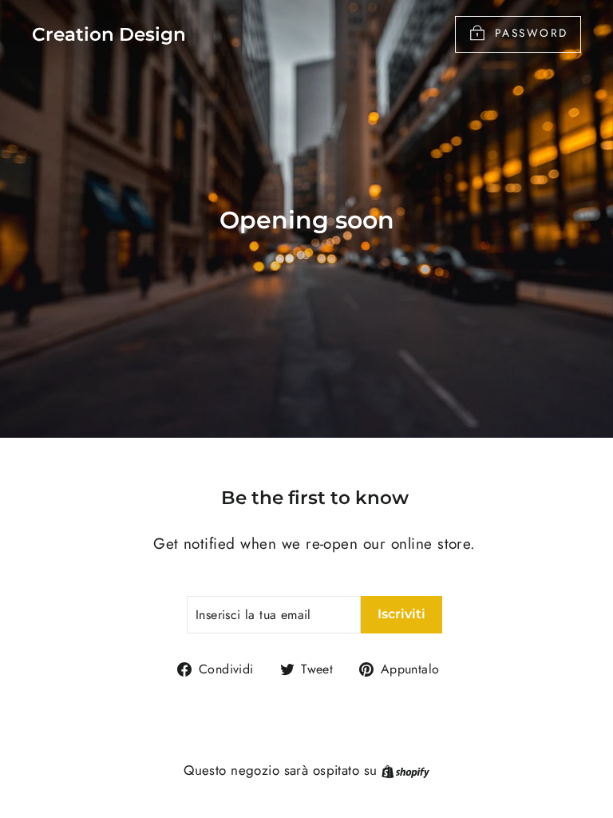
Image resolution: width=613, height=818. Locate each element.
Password (531, 33)
